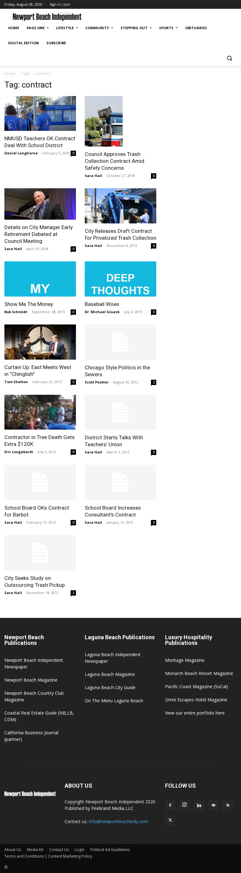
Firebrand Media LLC (112, 808)
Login (79, 849)
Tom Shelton (16, 381)
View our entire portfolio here (195, 713)
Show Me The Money (28, 304)
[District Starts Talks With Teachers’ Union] (120, 412)
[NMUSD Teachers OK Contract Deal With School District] (40, 113)
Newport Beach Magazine (30, 680)
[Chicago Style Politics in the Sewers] (120, 342)
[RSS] (228, 806)
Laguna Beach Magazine (110, 674)
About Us (12, 849)
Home (9, 73)
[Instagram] (184, 805)
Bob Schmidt (15, 311)
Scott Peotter (97, 382)
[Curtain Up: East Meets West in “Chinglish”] (40, 342)
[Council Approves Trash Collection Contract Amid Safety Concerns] (120, 121)
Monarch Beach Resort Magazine (199, 673)
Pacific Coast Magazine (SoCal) (196, 686)
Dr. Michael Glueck (102, 311)
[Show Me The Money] (40, 279)
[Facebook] (170, 806)
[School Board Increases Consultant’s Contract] (120, 482)
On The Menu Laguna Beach (114, 701)
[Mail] (213, 806)
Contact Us (59, 849)
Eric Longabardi (18, 451)
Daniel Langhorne (21, 153)
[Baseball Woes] (120, 279)
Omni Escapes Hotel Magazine (196, 700)
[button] (229, 58)
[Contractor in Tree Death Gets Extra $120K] (40, 412)
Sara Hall (93, 175)
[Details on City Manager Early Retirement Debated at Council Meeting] (40, 204)
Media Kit (35, 849)
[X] (170, 820)
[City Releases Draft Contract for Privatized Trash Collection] (120, 205)
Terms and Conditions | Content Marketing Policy (48, 856)
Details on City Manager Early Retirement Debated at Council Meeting (38, 234)
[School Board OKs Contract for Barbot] (40, 482)
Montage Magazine (185, 660)
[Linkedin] (199, 806)
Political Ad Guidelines (110, 849)
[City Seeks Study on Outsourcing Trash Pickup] (40, 552)
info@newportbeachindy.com (118, 821)
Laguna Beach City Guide (110, 687)
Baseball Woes (102, 304)
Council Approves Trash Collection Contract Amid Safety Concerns (114, 161)
